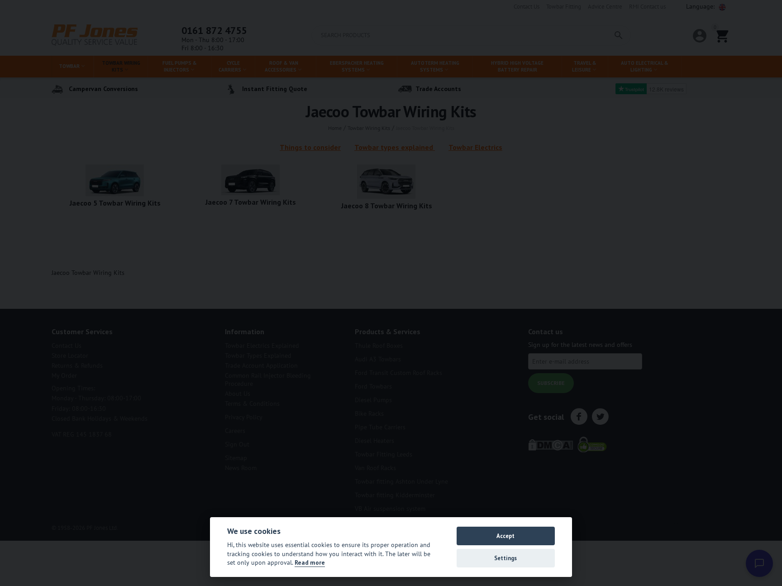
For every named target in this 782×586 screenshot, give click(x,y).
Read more (310, 562)
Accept (505, 536)
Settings (505, 558)
